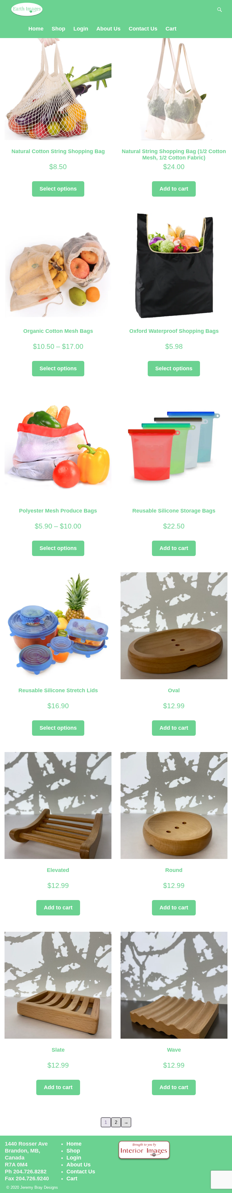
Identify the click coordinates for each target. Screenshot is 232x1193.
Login (80, 29)
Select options (58, 189)
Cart (171, 29)
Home (36, 29)
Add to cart (174, 189)
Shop (58, 29)
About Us (108, 29)
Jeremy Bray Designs (39, 1187)
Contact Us (143, 29)
